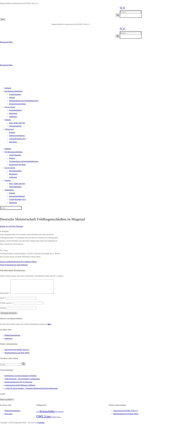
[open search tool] (122, 9)
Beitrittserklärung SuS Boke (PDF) (17, 353)
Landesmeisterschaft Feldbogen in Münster (20, 385)
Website (3, 308)
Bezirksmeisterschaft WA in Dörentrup (18, 382)
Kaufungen (61, 411)
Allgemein (19, 226)
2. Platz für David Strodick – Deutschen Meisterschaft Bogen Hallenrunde (31, 388)
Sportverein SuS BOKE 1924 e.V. (17, 350)
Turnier (59, 417)
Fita (56, 411)
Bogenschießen (47, 411)
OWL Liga (43, 416)
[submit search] (118, 15)
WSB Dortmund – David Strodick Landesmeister (22, 379)
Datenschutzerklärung (12, 335)
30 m (37, 411)
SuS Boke (53, 417)
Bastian (2, 226)
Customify (40, 423)
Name (3, 298)
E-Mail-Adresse (6, 303)
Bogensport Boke (6, 42)
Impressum (8, 338)
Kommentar (5, 293)
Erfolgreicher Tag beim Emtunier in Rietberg (21, 376)
